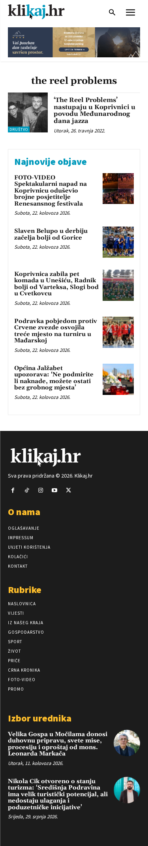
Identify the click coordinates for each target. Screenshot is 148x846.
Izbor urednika (39, 718)
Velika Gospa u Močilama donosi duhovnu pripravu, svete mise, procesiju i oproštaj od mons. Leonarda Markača (57, 744)
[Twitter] (68, 490)
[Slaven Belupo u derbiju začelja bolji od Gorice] (118, 242)
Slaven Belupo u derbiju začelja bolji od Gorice (51, 234)
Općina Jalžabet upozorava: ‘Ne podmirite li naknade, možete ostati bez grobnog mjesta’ (54, 378)
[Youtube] (55, 490)
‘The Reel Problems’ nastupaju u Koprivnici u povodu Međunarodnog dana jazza (94, 110)
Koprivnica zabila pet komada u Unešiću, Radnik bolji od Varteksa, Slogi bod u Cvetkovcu (56, 284)
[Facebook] (13, 490)
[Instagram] (40, 490)
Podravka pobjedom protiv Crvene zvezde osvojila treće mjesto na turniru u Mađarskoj (55, 331)
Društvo (18, 129)
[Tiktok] (27, 490)
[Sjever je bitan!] (43, 11)
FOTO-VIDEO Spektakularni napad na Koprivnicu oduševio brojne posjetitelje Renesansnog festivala (50, 191)
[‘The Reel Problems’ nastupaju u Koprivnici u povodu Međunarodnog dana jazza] (28, 112)
